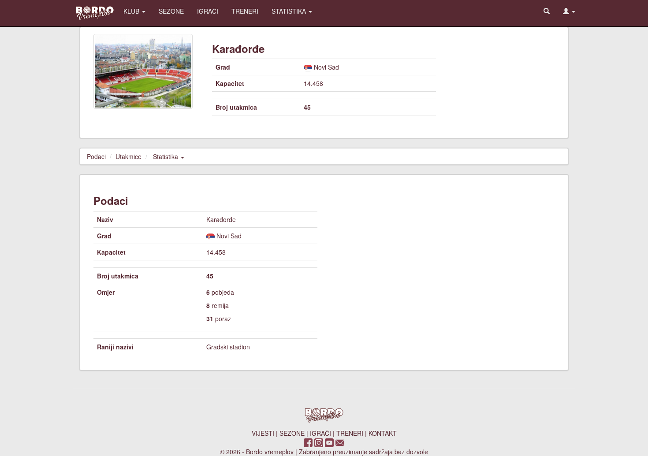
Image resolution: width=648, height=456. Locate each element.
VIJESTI (263, 433)
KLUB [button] (132, 11)
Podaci (96, 156)
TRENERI (244, 11)
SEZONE (171, 11)
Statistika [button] (166, 156)
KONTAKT (383, 433)
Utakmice (128, 156)
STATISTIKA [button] (290, 11)
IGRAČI (207, 11)
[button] (569, 11)
